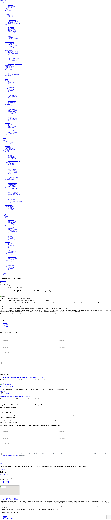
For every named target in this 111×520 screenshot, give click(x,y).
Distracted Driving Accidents (13, 40)
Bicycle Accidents (8, 62)
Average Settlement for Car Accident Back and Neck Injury (15, 386)
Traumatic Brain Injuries (13, 21)
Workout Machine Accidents (13, 74)
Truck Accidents (8, 50)
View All (7, 76)
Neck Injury (10, 15)
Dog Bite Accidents (12, 112)
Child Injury (10, 97)
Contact (4, 138)
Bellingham (7, 104)
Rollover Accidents (11, 29)
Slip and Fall (10, 72)
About (4, 2)
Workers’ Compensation (12, 95)
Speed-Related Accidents (13, 47)
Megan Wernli (10, 7)
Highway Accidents (12, 31)
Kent (6, 128)
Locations (5, 77)
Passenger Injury (11, 28)
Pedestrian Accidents (9, 68)
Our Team (7, 3)
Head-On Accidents (12, 49)
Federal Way (7, 123)
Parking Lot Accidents (12, 32)
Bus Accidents (8, 65)
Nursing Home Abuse (9, 66)
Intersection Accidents (12, 43)
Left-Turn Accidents (12, 44)
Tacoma (6, 80)
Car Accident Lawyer (12, 119)
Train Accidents (8, 75)
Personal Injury (8, 14)
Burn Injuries (10, 17)
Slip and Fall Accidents (12, 94)
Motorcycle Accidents (9, 42)
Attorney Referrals (9, 10)
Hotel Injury (10, 16)
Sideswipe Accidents (12, 37)
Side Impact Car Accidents (13, 39)
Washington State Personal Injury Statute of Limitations (15, 396)
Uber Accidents (11, 25)
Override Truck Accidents (13, 55)
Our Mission (7, 8)
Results (4, 135)
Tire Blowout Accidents (12, 60)
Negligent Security (11, 18)
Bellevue (7, 88)
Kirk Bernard (10, 5)
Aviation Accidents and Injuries (14, 23)
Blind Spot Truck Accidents (13, 54)
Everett (6, 116)
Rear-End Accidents (12, 30)
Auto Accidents (8, 24)
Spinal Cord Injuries (12, 20)
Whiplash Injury (11, 27)
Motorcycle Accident (12, 83)
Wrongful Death (8, 67)
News (4, 136)
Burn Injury (10, 98)
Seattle (6, 79)
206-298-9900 (3, 281)
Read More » (2, 381)
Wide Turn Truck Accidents (13, 58)
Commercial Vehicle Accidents (14, 51)
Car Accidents (10, 81)
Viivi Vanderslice (11, 6)
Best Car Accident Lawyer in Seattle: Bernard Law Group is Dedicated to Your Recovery (23, 377)
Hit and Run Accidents (12, 34)
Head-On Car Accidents (12, 35)
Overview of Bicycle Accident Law (15, 64)
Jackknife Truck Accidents (13, 53)
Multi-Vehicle (10, 36)
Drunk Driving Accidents (13, 38)
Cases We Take (6, 13)
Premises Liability (8, 69)
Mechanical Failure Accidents (14, 57)
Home (1, 287)
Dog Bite (9, 103)
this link (24, 318)
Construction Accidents (12, 22)
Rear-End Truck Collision (13, 52)
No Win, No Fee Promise (10, 12)
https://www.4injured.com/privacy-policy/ (10, 364)
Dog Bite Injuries (11, 73)
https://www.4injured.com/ (76, 362)
